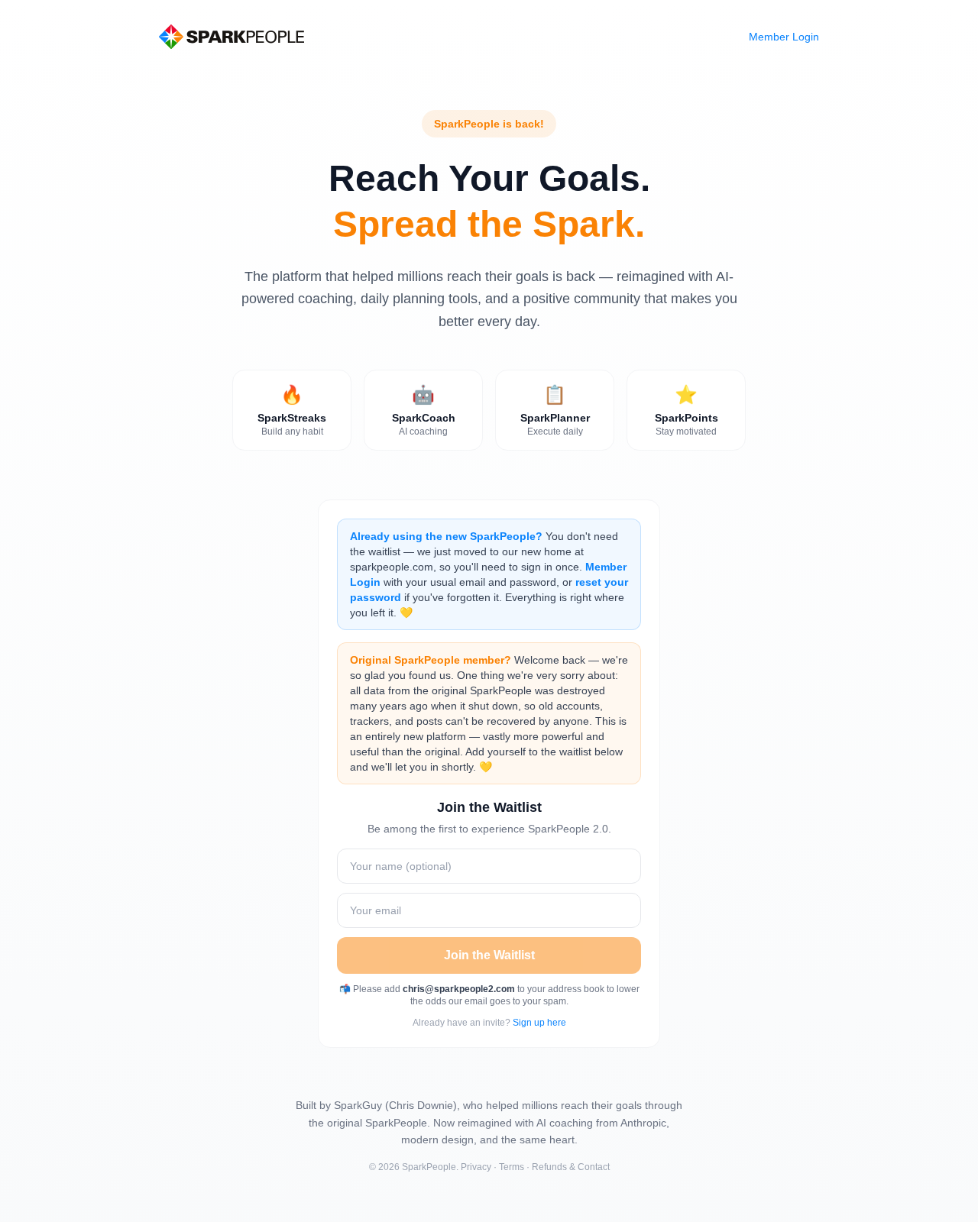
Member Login (784, 37)
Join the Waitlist (489, 955)
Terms (511, 1167)
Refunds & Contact (571, 1167)
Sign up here (539, 1022)
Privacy (476, 1167)
